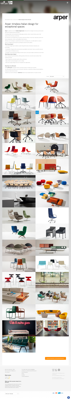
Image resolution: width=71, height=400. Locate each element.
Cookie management (25, 376)
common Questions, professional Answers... (55, 358)
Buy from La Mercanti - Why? (10, 369)
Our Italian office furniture (28, 369)
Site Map (23, 374)
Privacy (23, 373)
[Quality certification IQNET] (59, 370)
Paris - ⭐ (7, 378)
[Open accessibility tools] (68, 397)
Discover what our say (10, 370)
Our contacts (7, 372)
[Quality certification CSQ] (56, 370)
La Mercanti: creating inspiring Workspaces (29, 370)
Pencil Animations (25, 372)
